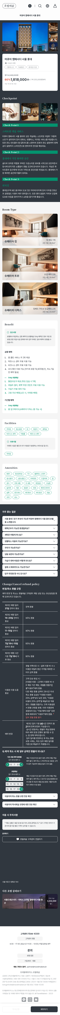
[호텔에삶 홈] (9, 6)
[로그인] (55, 6)
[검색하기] (40, 6)
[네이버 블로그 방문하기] (36, 999)
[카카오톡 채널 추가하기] (24, 999)
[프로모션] (29, 6)
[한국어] (47, 6)
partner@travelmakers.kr (37, 967)
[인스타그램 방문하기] (30, 999)
